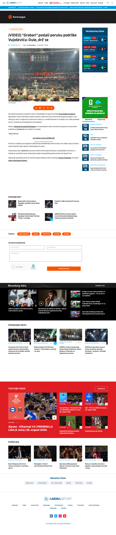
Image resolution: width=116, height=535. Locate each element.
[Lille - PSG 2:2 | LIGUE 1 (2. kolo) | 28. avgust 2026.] (96, 399)
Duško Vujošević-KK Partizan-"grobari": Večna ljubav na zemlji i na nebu (45, 349)
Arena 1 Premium (65, 158)
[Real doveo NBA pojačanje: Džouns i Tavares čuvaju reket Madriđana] (71, 453)
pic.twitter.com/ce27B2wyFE (44, 138)
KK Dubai (66, 234)
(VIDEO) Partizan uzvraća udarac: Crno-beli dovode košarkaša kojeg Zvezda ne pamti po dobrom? (66, 216)
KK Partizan (46, 234)
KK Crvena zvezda (56, 483)
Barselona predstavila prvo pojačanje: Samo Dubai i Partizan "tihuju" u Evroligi (28, 216)
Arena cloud (93, 3)
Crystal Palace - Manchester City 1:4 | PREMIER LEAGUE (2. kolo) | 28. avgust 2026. (70, 410)
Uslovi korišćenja (94, 505)
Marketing (53, 508)
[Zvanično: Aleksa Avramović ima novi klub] (49, 204)
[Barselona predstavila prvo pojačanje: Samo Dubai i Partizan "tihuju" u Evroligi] (12, 217)
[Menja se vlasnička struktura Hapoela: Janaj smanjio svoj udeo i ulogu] (96, 453)
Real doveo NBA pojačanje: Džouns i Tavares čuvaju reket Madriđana (69, 466)
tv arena (50, 524)
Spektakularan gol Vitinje (93, 431)
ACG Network (59, 505)
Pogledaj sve (100, 286)
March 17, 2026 (50, 141)
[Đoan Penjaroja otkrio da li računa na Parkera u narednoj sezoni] (19, 453)
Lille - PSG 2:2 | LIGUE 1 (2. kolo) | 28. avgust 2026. (95, 409)
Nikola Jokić (29, 483)
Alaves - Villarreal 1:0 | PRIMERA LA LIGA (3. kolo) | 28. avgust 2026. (30, 428)
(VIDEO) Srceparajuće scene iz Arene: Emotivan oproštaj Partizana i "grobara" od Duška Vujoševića (95, 350)
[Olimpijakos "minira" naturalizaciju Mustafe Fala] (45, 453)
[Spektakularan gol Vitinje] (96, 422)
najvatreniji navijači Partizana (25, 127)
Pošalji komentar (64, 268)
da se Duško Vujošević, (67, 114)
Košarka (35, 234)
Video (87, 3)
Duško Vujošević (24, 234)
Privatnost (80, 505)
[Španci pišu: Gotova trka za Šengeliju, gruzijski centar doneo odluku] (12, 204)
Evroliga (56, 234)
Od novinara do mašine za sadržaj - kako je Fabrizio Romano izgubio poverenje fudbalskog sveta (52, 311)
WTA (91, 134)
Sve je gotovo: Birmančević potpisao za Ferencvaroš (47, 7)
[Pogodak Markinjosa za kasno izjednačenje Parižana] (71, 422)
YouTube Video (16, 388)
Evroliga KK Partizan (16, 29)
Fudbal (46, 3)
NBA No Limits (75, 3)
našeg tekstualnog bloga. (18, 161)
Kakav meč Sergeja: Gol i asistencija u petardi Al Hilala (81, 7)
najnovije (15, 505)
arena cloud (34, 505)
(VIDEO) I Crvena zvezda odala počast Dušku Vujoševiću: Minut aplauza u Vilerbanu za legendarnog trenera (70, 350)
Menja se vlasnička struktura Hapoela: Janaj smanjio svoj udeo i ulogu (96, 466)
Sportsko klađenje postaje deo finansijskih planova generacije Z (93, 313)
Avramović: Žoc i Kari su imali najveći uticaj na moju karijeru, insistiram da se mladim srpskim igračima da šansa (19, 350)
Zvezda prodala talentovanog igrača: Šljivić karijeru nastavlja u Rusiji (98, 128)
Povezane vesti (14, 197)
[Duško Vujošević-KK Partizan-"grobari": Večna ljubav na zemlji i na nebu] (45, 337)
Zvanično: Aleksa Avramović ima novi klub (67, 202)
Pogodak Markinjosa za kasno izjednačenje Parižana (69, 432)
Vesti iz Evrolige (39, 460)
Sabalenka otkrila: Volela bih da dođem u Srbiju (98, 139)
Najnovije (40, 3)
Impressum (46, 505)
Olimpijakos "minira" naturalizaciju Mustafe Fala (43, 465)
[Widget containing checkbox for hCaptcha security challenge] (24, 267)
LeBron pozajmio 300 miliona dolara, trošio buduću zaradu (20, 310)
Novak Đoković (42, 483)
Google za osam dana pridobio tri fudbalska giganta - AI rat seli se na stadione (93, 294)
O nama (70, 505)
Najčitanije (101, 120)
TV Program (66, 3)
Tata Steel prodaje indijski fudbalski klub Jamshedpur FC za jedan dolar (93, 304)
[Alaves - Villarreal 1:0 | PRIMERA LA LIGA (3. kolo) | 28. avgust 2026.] (32, 406)
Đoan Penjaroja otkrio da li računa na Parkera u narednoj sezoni (98, 169)
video (24, 505)
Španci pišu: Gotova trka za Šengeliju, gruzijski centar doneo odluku (29, 203)
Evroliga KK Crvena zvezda (66, 342)
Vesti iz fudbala (96, 145)
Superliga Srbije (96, 124)
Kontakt (63, 508)
